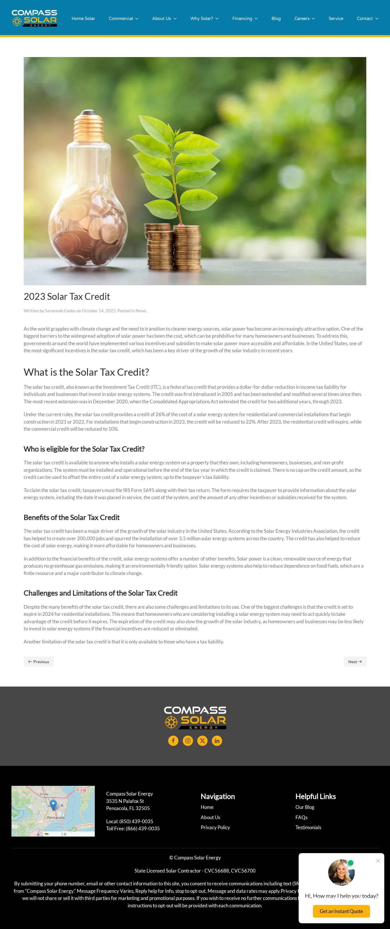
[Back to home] (34, 18)
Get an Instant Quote (341, 911)
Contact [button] (365, 18)
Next (352, 661)
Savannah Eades (60, 310)
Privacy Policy (215, 827)
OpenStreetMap (80, 834)
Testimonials (308, 827)
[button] (53, 805)
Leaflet (55, 834)
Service (336, 18)
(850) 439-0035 (136, 821)
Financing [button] (242, 18)
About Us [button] (161, 18)
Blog (276, 18)
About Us (210, 817)
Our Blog (304, 807)
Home (207, 807)
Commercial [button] (121, 18)
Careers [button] (301, 18)
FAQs (301, 817)
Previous (41, 661)
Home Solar (83, 18)
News (141, 310)
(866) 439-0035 (143, 828)
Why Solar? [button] (201, 18)
